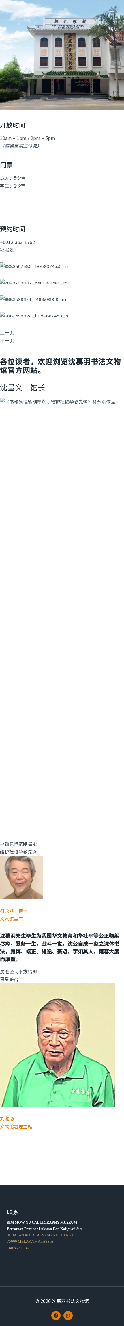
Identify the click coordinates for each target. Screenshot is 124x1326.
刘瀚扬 (7, 1118)
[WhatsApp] (68, 1315)
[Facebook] (56, 1315)
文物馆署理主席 (16, 1126)
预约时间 (12, 228)
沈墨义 (11, 387)
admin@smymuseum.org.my (29, 1254)
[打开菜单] (111, 11)
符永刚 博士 (14, 910)
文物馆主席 (11, 918)
